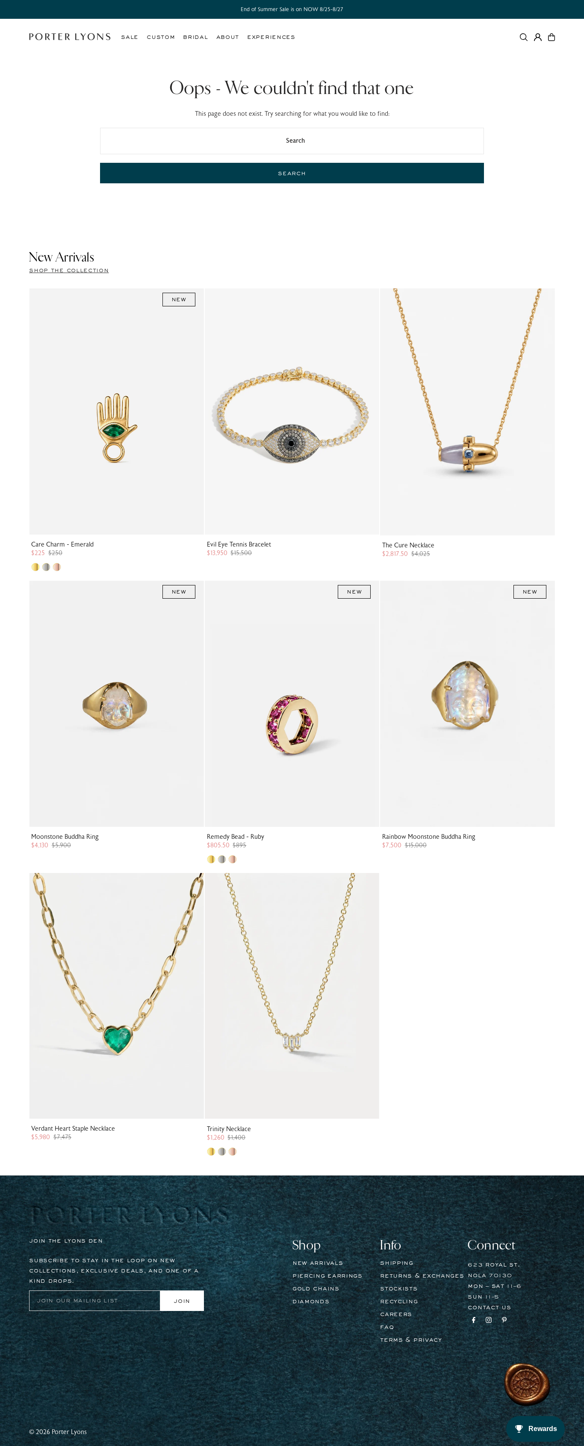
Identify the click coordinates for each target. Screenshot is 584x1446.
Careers (396, 1314)
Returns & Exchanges (422, 1276)
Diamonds (311, 1302)
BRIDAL (195, 37)
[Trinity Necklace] (292, 996)
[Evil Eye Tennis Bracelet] (292, 411)
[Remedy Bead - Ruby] (292, 704)
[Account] (538, 37)
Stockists (398, 1289)
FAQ (387, 1327)
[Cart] (551, 37)
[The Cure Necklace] (467, 411)
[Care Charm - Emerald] (116, 411)
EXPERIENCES (271, 37)
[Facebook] (473, 1321)
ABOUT (227, 37)
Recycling (399, 1302)
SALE (130, 37)
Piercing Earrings (327, 1276)
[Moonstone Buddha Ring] (116, 704)
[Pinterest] (504, 1321)
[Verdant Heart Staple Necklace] (116, 996)
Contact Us (489, 1308)
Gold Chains (315, 1289)
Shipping (396, 1263)
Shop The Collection (69, 270)
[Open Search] (524, 37)
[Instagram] (489, 1321)
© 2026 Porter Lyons (58, 1432)
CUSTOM (161, 37)
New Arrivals (317, 1263)
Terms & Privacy (411, 1340)
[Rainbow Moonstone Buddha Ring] (467, 704)
